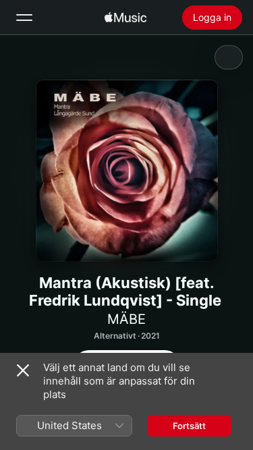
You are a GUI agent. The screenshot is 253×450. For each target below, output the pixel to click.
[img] (125, 17)
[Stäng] (23, 370)
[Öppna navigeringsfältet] (24, 17)
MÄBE (126, 319)
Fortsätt (189, 425)
